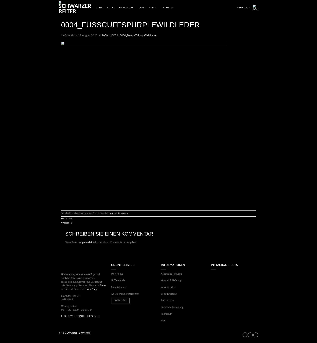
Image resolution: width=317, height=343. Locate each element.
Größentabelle (118, 280)
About (153, 7)
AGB (163, 321)
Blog (143, 7)
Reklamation (167, 300)
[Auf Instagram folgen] (250, 334)
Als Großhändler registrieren (125, 294)
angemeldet (85, 242)
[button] (243, 8)
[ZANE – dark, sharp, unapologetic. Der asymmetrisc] (245, 280)
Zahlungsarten (168, 287)
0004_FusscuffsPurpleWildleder (138, 35)
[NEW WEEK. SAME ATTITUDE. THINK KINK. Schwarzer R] (222, 294)
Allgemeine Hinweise (171, 274)
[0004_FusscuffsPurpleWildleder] (143, 124)
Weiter (66, 223)
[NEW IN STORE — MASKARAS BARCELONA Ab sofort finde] (245, 294)
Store (110, 7)
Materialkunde (118, 287)
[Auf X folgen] (255, 334)
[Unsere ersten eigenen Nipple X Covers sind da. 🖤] (222, 280)
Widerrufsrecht (168, 294)
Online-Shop (125, 7)
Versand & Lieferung (171, 280)
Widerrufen (120, 300)
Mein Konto (117, 274)
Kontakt (168, 7)
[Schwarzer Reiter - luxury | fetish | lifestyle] (75, 7)
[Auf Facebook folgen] (245, 334)
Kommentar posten (119, 213)
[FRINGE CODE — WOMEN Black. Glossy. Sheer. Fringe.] (245, 308)
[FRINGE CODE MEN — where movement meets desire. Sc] (222, 308)
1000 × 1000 (109, 35)
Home (100, 7)
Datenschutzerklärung (172, 307)
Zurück (67, 218)
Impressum (166, 314)
